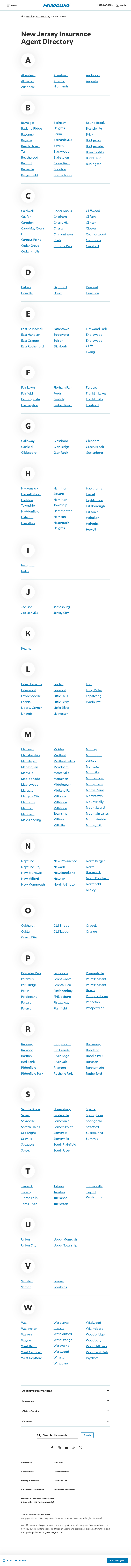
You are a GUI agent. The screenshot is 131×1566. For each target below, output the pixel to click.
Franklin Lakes (96, 393)
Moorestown (95, 778)
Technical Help (61, 1471)
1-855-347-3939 (105, 5)
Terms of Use (60, 1480)
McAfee (59, 749)
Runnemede (95, 1067)
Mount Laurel (95, 807)
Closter (91, 228)
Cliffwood (93, 211)
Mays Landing (31, 820)
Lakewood (28, 690)
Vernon (26, 1287)
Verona (59, 1281)
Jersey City (61, 612)
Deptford (60, 287)
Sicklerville (61, 1115)
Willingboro (94, 1328)
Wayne (26, 1340)
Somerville (61, 1138)
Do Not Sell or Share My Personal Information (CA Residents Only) (37, 1500)
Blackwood (62, 151)
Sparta (91, 1109)
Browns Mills (95, 152)
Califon (26, 216)
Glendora (92, 441)
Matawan (27, 814)
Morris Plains (95, 790)
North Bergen (96, 861)
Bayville (26, 140)
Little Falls (61, 696)
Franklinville (94, 399)
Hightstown (94, 500)
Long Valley (94, 690)
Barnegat (27, 122)
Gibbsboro (29, 452)
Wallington (29, 1328)
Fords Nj (59, 399)
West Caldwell (31, 1352)
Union (25, 1239)
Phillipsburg (62, 996)
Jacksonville (29, 612)
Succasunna (94, 1132)
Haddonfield (30, 511)
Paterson (27, 1008)
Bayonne (27, 134)
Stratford (92, 1127)
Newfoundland (64, 872)
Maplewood (30, 784)
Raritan (26, 1056)
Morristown (94, 796)
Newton (59, 878)
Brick (89, 134)
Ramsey (27, 1050)
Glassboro (61, 441)
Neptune (27, 861)
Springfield (94, 1121)
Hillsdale (92, 512)
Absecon (27, 81)
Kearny (26, 648)
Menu (14, 5)
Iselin (25, 571)
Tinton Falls (29, 1198)
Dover (58, 293)
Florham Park (63, 387)
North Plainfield (97, 878)
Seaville (26, 1138)
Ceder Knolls (63, 211)
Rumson (92, 1062)
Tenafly (26, 1192)
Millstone (60, 802)
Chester (59, 228)
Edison (58, 340)
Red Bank (28, 1062)
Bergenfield (29, 175)
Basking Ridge (31, 128)
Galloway (27, 441)
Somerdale (61, 1121)
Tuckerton (61, 1204)
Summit (92, 1138)
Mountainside (96, 819)
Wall (24, 1322)
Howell (91, 529)
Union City (28, 1245)
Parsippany (29, 996)
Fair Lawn (28, 387)
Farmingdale (30, 399)
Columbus (93, 240)
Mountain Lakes (97, 813)
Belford (26, 163)
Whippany (61, 1363)
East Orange (30, 340)
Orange (91, 931)
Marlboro (28, 802)
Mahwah (27, 749)
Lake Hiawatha (31, 684)
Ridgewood (62, 1044)
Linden (58, 684)
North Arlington (65, 884)
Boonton (60, 169)
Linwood (60, 690)
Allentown (61, 75)
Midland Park (63, 790)
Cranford (92, 246)
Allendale (28, 87)
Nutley (91, 890)
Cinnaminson (63, 234)
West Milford (63, 1334)
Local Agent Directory (38, 16)
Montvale (92, 766)
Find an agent (117, 1560)
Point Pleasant (96, 979)
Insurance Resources (64, 1489)
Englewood (94, 334)
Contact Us (26, 1462)
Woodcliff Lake (96, 1346)
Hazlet (90, 494)
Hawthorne (94, 488)
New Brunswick (32, 872)
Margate (27, 790)
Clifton (91, 216)
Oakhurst (27, 925)
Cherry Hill (61, 222)
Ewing (90, 352)
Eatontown (61, 329)
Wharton (60, 1357)
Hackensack (29, 488)
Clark (57, 240)
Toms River (29, 1204)
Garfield (27, 447)
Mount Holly (95, 802)
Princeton (93, 1002)
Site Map (58, 1462)
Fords (58, 393)
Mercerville (61, 773)
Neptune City (30, 867)
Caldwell (27, 211)
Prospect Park (95, 1008)
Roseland (92, 1050)
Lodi (89, 684)
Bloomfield (62, 163)
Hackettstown (31, 494)
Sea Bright (28, 1132)
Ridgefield (28, 1067)
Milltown (60, 819)
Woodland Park (97, 1352)
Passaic (26, 1002)
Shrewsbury (62, 1109)
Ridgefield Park (32, 1073)
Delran (26, 287)
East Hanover (30, 334)
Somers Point (63, 1127)
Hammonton (63, 511)
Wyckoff (92, 1358)
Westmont (61, 1345)
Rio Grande (62, 1050)
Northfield (93, 884)
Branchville (94, 128)
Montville (92, 772)
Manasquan (29, 767)
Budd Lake (93, 158)
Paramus (27, 979)
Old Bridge (61, 925)
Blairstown (61, 157)
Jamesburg (62, 607)
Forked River (63, 405)
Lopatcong (93, 696)
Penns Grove (62, 979)
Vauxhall (27, 1281)
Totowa (59, 1186)
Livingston (61, 713)
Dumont (92, 287)
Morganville (94, 784)
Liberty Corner (31, 707)
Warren (26, 1334)
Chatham (60, 216)
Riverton (60, 1067)
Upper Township (65, 1245)
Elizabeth (60, 346)
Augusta (92, 81)
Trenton (59, 1192)
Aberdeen (28, 75)
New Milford (30, 878)
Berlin (58, 134)
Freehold (92, 405)
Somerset (60, 1132)
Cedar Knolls (30, 251)
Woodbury (93, 1340)
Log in (123, 5)
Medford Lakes (64, 761)
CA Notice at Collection (32, 1489)
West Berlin (29, 1346)
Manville (27, 773)
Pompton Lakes (97, 996)
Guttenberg (94, 452)
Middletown (62, 784)
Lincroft (26, 713)
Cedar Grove (30, 245)
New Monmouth (33, 884)
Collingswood (96, 234)
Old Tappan (62, 931)
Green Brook (95, 447)
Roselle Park (94, 1056)
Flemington (29, 405)
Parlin (25, 990)
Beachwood (29, 157)
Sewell (26, 1150)
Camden (27, 222)
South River (62, 1150)
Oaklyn (26, 931)
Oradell (91, 925)
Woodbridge (95, 1334)
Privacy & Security (30, 1480)
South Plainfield (65, 1144)
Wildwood (93, 1322)
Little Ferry (61, 702)
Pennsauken (62, 985)
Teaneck (27, 1186)
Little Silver (61, 707)
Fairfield (27, 393)
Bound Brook (95, 122)
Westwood (61, 1351)
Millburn (60, 796)
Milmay (91, 749)
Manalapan (29, 761)
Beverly (59, 145)
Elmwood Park (96, 329)
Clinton (91, 222)
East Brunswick (32, 329)
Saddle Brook (30, 1109)
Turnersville (94, 1186)
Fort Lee (91, 387)
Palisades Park (31, 973)
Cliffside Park (63, 246)
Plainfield (60, 1008)
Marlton (27, 808)
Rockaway (93, 1044)
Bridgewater (95, 146)
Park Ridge (29, 985)
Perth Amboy (63, 990)
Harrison (60, 516)
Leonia (26, 702)
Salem (25, 1115)
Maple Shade (30, 779)
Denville (27, 293)
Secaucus (27, 1144)
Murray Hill (94, 825)
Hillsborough (95, 506)
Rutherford (94, 1073)
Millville (59, 825)
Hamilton (28, 523)
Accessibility (27, 1471)
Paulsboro (61, 973)
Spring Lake (94, 1115)
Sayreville (28, 1121)
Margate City (30, 796)
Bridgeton (93, 140)
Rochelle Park (63, 1073)
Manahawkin (30, 755)
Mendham (61, 767)
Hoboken (92, 517)
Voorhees (60, 1287)
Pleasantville (95, 973)
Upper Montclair (65, 1239)
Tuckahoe (60, 1198)
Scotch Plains (30, 1127)
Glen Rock (61, 452)
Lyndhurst (93, 702)
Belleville (27, 169)
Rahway (27, 1044)
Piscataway (61, 1002)
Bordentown (63, 175)
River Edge (61, 1056)
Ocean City (29, 937)
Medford (60, 755)
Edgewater (61, 334)
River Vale (61, 1062)
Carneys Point (31, 239)
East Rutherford (32, 346)
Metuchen (61, 779)
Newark (59, 867)
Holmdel (92, 523)
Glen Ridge (62, 447)
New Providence (65, 861)
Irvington (27, 565)
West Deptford (31, 1358)
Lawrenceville (31, 696)
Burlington (93, 164)
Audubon (93, 75)
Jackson (27, 607)
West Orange (63, 1340)
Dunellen (92, 293)
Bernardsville (63, 140)
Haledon (27, 517)
